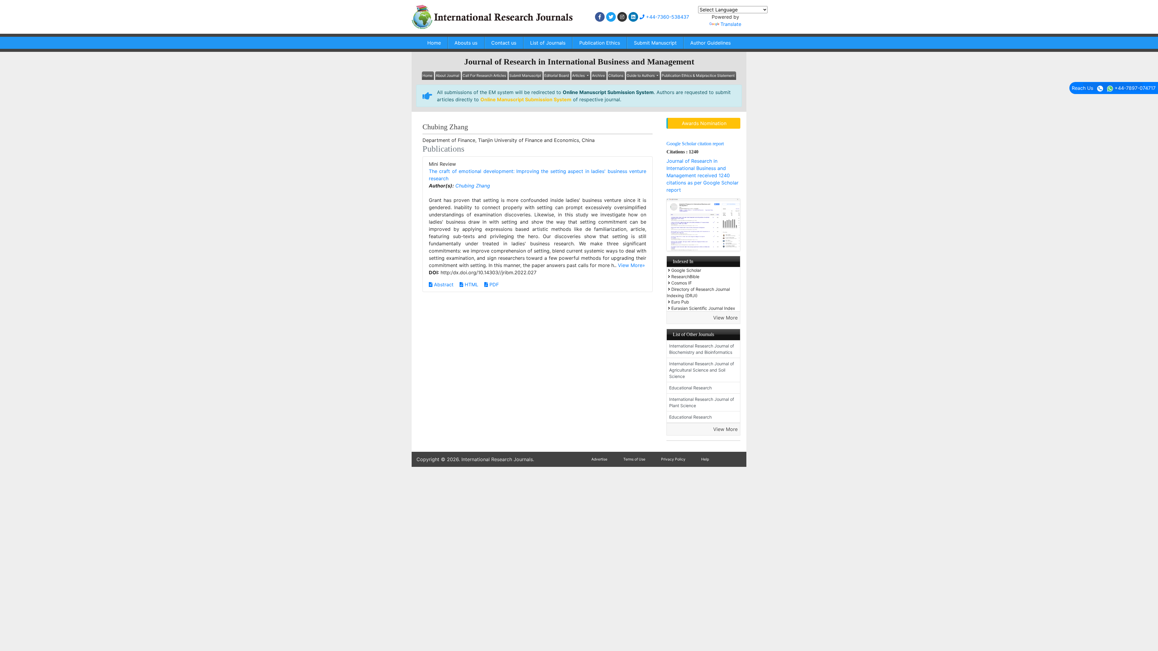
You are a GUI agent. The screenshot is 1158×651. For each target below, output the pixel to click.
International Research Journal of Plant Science (701, 402)
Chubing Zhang (472, 186)
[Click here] (600, 17)
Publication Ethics (599, 43)
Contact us (503, 43)
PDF (493, 284)
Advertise (599, 459)
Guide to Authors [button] (641, 75)
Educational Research (690, 387)
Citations (615, 75)
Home (434, 43)
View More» (631, 265)
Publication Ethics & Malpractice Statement (698, 75)
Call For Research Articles (484, 75)
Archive (598, 75)
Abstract (443, 284)
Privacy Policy (673, 459)
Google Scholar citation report (695, 143)
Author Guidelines (710, 43)
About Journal (447, 75)
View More (725, 318)
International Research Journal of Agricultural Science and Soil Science (701, 370)
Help (705, 459)
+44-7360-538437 (666, 17)
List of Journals (547, 43)
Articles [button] (579, 75)
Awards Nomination (704, 123)
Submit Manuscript (655, 43)
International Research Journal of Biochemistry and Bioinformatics (701, 349)
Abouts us (465, 43)
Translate (730, 24)
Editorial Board (556, 75)
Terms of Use (634, 459)
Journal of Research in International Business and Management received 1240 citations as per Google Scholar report (702, 175)
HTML (470, 284)
